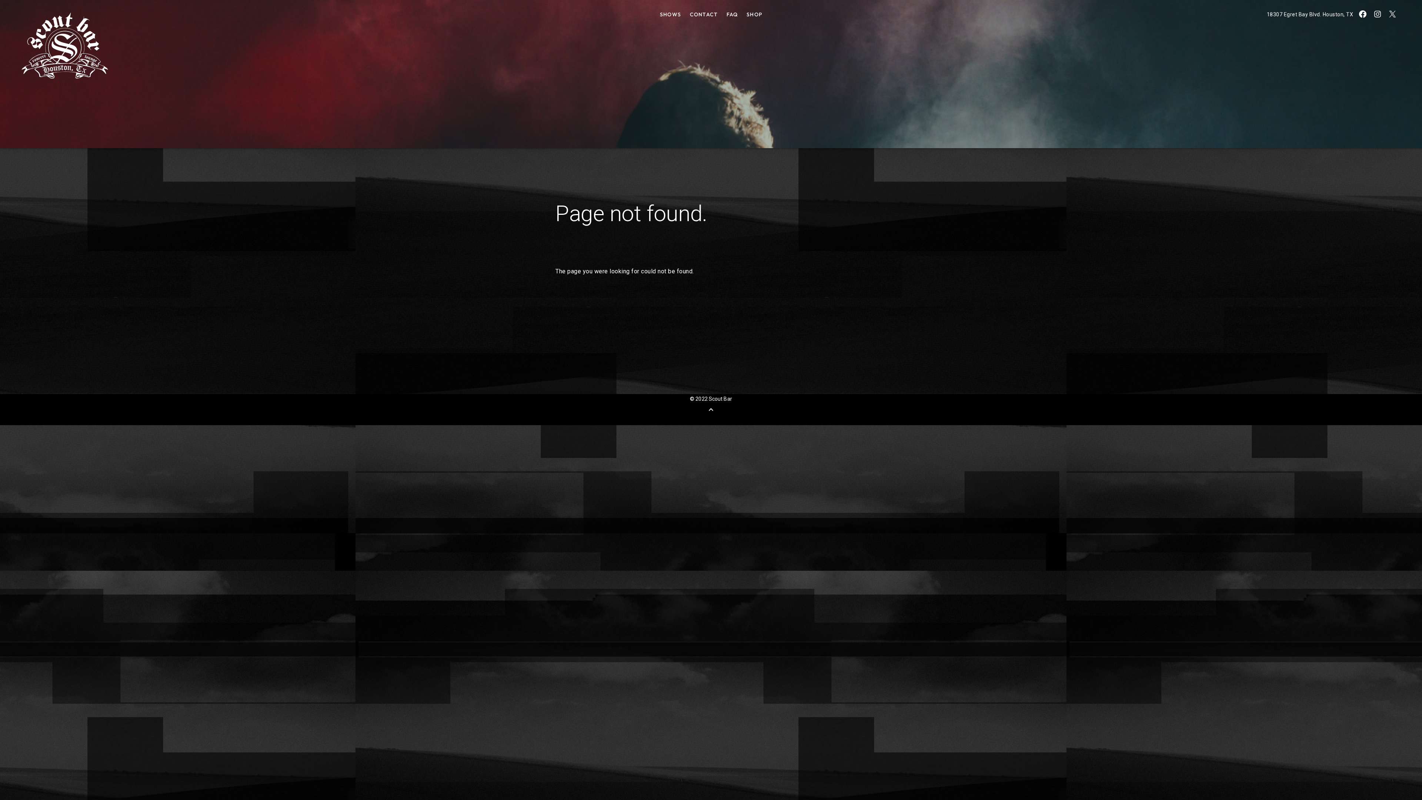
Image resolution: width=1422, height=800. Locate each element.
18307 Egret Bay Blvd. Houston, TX (1310, 14)
